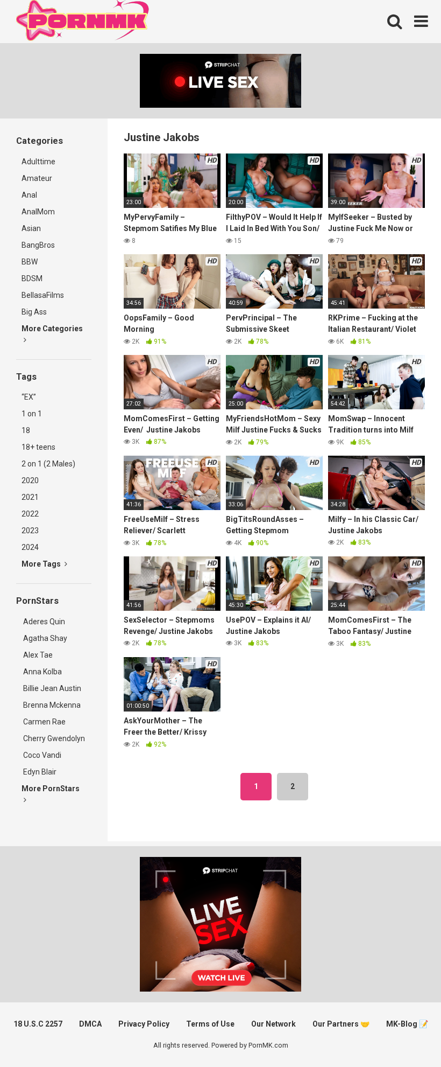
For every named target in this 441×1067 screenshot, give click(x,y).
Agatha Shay (44, 638)
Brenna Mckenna (51, 705)
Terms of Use (210, 1024)
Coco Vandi (41, 755)
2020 (30, 480)
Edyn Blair (39, 772)
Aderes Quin (43, 621)
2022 (30, 514)
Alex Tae (37, 655)
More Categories (52, 328)
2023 (30, 530)
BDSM (32, 278)
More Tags (42, 564)
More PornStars (51, 788)
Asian (31, 228)
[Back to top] (404, 1034)
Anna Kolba (42, 671)
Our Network (273, 1024)
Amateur (37, 178)
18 (26, 430)
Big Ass (34, 312)
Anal (29, 195)
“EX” (29, 397)
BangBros (38, 245)
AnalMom (38, 211)
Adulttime (38, 161)
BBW (30, 261)
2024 (30, 547)
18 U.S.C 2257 (37, 1024)
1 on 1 (32, 413)
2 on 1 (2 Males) (48, 463)
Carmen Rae (44, 721)
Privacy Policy (143, 1024)
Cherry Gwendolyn (53, 738)
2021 (30, 497)
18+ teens (38, 447)
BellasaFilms (43, 295)
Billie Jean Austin (51, 688)
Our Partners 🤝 (340, 1024)
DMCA (90, 1024)
